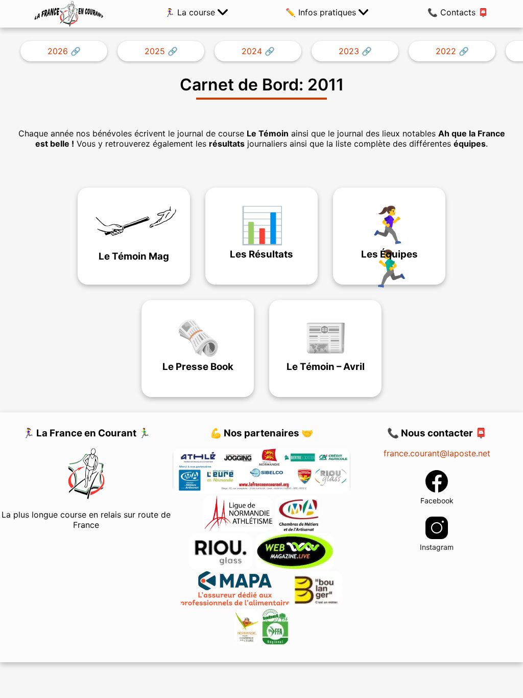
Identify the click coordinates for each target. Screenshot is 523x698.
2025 (155, 51)
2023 (349, 51)
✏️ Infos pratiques (322, 12)
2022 (446, 51)
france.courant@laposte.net (437, 453)
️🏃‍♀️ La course (191, 12)
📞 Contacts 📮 (457, 12)
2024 (252, 51)
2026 (57, 51)
